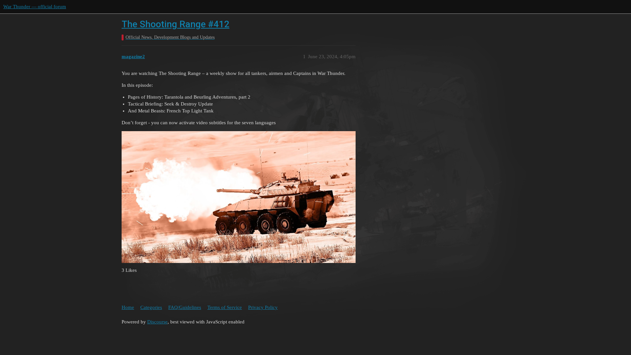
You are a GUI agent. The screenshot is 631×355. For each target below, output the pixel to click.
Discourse (157, 321)
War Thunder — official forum (34, 6)
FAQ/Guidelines (184, 307)
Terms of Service (224, 307)
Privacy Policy (263, 307)
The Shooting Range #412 (175, 24)
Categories (151, 307)
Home (128, 307)
